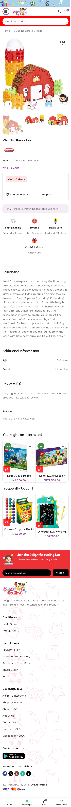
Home (6, 30)
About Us (8, 715)
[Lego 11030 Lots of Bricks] (51, 457)
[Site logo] (20, 11)
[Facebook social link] (4, 773)
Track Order (10, 669)
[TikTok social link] (28, 773)
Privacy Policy (11, 649)
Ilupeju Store (10, 630)
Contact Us (9, 722)
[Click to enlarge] (8, 104)
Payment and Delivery (16, 656)
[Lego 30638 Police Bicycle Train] (19, 457)
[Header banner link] (35, 3)
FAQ (5, 676)
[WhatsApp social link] (22, 773)
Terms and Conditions (16, 663)
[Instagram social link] (16, 773)
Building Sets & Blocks (28, 30)
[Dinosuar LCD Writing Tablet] (51, 511)
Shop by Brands (12, 702)
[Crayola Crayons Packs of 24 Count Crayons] (19, 510)
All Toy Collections (14, 695)
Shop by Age (10, 709)
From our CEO (11, 729)
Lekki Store (9, 624)
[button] (6, 469)
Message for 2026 (13, 735)
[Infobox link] (34, 246)
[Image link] (14, 587)
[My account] (59, 11)
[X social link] (10, 773)
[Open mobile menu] (6, 11)
